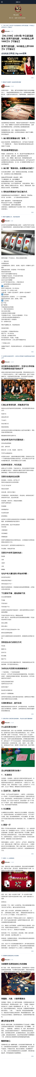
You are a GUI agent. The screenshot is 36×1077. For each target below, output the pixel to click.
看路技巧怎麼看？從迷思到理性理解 (12, 82)
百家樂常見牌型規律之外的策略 (11, 955)
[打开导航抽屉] (1, 2)
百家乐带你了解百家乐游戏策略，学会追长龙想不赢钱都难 (17, 718)
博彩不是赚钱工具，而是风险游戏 (11, 217)
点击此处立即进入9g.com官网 (13, 53)
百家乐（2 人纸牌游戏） (9, 858)
